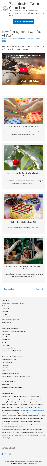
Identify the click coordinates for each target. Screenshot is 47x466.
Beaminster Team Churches (24, 5)
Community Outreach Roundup (23, 126)
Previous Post (8, 289)
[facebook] (3, 454)
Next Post (40, 289)
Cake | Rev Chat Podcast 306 (23, 222)
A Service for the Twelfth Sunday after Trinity (23, 174)
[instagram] (7, 454)
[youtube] (10, 454)
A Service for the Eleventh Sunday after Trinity (23, 267)
